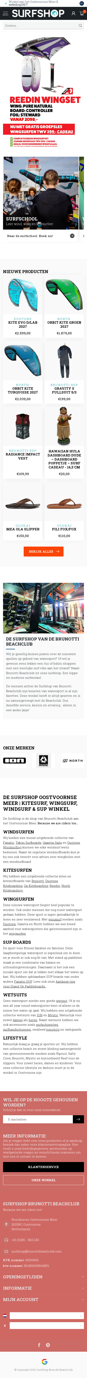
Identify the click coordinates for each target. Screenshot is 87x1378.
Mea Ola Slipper (22, 529)
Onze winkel (44, 1180)
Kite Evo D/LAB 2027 (22, 324)
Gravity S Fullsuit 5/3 (64, 390)
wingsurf (55, 919)
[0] (82, 13)
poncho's (52, 1029)
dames (18, 1020)
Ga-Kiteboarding (36, 886)
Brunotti (38, 881)
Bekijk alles (41, 551)
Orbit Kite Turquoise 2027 (23, 390)
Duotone (9, 924)
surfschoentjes (47, 1025)
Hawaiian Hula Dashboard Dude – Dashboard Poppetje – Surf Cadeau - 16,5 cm (64, 459)
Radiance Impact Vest (23, 456)
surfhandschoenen (17, 1029)
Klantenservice (43, 1167)
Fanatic (8, 843)
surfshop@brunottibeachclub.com (37, 1251)
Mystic (53, 1015)
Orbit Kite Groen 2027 (64, 324)
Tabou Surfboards (28, 843)
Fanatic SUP (23, 981)
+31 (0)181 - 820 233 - (26, 1240)
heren (33, 1020)
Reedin (55, 886)
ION (39, 1015)
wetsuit (61, 1001)
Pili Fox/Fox (64, 529)
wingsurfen (17, 933)
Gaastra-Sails (52, 843)
